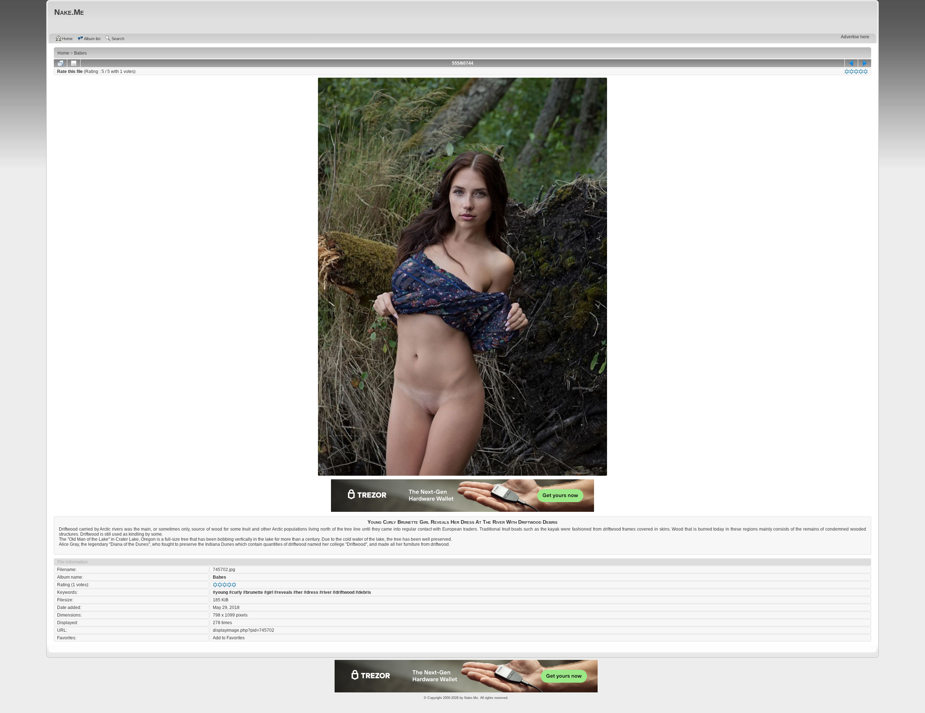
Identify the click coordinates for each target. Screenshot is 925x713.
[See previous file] (851, 63)
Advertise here (855, 36)
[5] (865, 71)
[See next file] (864, 63)
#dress (311, 592)
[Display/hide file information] (73, 63)
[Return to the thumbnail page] (60, 63)
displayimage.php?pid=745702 (243, 630)
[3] (856, 71)
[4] (861, 71)
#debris (363, 592)
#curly (235, 592)
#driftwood (343, 592)
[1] (846, 71)
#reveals (283, 592)
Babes (219, 577)
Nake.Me (471, 698)
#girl (268, 592)
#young (220, 592)
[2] (851, 71)
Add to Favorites (229, 637)
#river (325, 592)
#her (298, 592)
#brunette (253, 592)
